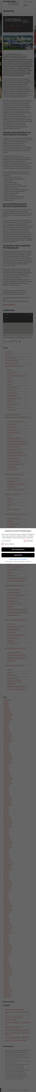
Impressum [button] (28, 561)
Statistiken (30, 541)
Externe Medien (9, 544)
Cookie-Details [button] (8, 561)
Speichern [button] (18, 555)
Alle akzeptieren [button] (18, 549)
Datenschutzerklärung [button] (18, 561)
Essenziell (7, 541)
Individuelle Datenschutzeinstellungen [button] (18, 559)
